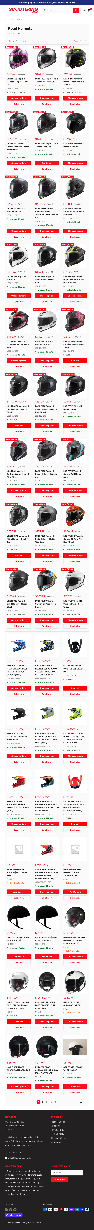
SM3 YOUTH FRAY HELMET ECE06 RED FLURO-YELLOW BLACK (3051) (18, 806)
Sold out (75, 360)
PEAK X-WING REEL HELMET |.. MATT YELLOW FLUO (72, 872)
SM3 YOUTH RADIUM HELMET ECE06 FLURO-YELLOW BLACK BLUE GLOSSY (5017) (74, 738)
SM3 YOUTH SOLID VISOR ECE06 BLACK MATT (73, 669)
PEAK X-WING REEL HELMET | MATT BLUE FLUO (17, 872)
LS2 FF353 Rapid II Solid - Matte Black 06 (46, 145)
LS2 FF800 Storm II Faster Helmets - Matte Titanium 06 (18, 146)
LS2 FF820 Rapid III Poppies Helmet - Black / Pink (74, 344)
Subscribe (59, 1179)
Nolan (66, 947)
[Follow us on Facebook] (6, 1209)
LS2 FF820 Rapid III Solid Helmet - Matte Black (17, 604)
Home (7, 19)
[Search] (76, 10)
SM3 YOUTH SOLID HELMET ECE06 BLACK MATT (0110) (18, 736)
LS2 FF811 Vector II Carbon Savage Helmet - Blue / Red (18, 474)
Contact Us (56, 1142)
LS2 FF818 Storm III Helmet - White (44, 342)
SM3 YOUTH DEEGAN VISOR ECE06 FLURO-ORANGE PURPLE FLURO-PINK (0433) (73, 806)
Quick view (19, 104)
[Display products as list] (85, 41)
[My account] (84, 10)
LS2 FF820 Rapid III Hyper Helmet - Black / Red (18, 344)
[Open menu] (6, 10)
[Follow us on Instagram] (10, 1209)
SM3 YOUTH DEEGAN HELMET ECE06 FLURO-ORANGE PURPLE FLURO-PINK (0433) (46, 874)
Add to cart (47, 163)
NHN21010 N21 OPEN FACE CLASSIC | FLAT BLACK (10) (45, 1005)
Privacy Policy (57, 1130)
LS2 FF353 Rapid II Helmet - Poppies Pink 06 (17, 82)
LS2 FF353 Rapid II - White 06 (16, 278)
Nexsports (12, 944)
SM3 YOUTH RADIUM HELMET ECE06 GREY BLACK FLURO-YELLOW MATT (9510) (46, 738)
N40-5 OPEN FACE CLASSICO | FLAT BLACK (18, 1068)
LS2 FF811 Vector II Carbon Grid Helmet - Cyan (73, 474)
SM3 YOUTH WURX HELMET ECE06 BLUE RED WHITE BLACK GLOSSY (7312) (17, 670)
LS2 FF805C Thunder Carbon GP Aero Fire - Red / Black (73, 539)
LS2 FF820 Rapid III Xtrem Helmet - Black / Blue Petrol (46, 409)
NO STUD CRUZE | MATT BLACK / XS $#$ (46, 939)
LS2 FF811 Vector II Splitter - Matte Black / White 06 (74, 211)
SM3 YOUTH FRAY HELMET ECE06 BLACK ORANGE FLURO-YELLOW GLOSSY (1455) (47, 806)
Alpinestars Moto (15, 678)
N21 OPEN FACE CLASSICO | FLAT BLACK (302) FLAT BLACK (46, 1070)
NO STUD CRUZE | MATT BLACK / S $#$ (18, 939)
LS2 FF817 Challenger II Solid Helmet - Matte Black (18, 409)
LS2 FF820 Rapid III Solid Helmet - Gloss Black (44, 279)
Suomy (10, 879)
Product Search (58, 1122)
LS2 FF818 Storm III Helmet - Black (72, 407)
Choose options (18, 98)
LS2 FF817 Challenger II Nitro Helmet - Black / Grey (18, 539)
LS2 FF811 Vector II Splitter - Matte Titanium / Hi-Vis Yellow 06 (46, 213)
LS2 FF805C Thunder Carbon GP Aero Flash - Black (46, 604)
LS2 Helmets (12, 88)
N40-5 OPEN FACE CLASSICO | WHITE (72, 1003)
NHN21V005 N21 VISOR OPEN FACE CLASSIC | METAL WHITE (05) (18, 1005)
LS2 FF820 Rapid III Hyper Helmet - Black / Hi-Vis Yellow (74, 279)
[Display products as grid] (81, 41)
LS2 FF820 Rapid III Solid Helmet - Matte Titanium (45, 539)
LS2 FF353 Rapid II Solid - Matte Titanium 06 (46, 80)
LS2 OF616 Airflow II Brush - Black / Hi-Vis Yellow (73, 82)
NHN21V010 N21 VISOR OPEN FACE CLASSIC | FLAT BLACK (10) (74, 940)
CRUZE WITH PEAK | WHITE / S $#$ (72, 1068)
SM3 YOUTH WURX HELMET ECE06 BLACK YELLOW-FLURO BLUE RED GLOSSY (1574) (46, 670)
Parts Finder (56, 1126)
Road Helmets (18, 19)
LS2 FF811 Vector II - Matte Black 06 (16, 210)
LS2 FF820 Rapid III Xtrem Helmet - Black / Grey (46, 474)
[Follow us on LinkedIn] (15, 1209)
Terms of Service (59, 1138)
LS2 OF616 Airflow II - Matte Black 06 (73, 145)
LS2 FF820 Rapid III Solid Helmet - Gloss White (73, 604)
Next (81, 1102)
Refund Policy (57, 1134)
